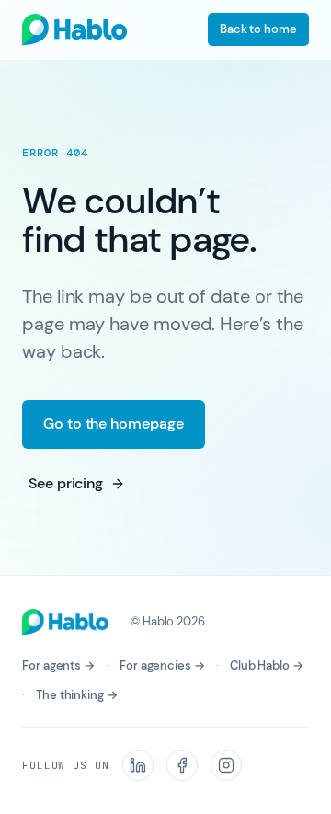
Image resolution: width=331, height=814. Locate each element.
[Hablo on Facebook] (182, 765)
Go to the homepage (113, 423)
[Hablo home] (74, 29)
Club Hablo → (266, 665)
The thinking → (77, 695)
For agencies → (162, 665)
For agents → (58, 665)
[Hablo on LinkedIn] (138, 765)
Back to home (258, 29)
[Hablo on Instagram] (226, 765)
